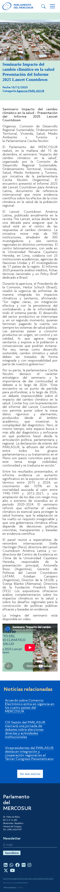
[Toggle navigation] (52, 6)
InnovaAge (19, 887)
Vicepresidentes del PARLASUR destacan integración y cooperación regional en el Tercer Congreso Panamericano (29, 754)
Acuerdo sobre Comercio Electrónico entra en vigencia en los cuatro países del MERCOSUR (29, 706)
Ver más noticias (30, 774)
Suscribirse (12, 852)
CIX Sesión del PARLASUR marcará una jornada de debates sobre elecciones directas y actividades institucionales (25, 730)
